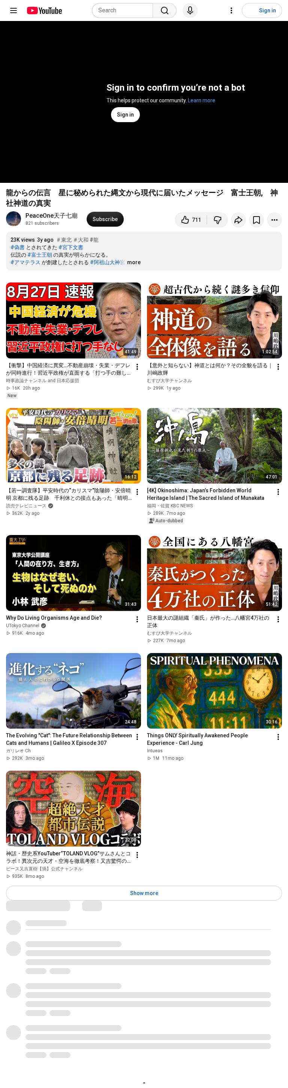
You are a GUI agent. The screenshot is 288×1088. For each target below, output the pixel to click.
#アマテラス (25, 262)
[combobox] (124, 10)
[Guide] (13, 10)
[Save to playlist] (256, 219)
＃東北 (64, 240)
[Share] (238, 219)
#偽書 (17, 247)
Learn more (201, 100)
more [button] (134, 262)
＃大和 (80, 240)
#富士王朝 (39, 255)
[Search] (165, 10)
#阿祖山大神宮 (107, 262)
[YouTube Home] (44, 10)
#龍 (94, 240)
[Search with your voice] (190, 10)
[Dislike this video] (217, 219)
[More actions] (274, 219)
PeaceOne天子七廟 (52, 215)
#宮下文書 (70, 247)
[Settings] (231, 10)
